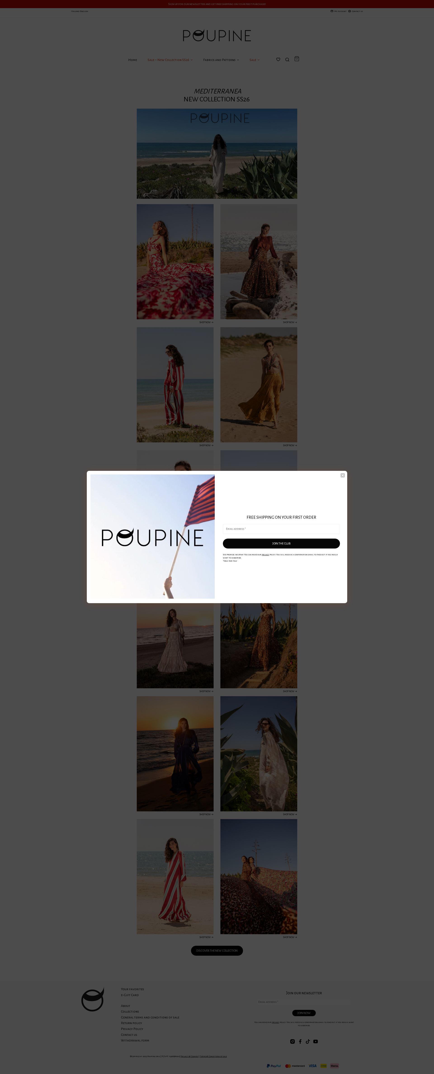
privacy (265, 554)
